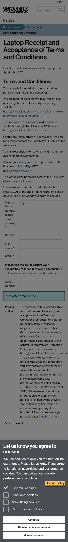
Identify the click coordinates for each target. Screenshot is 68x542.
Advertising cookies (25, 502)
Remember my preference (34, 527)
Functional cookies (24, 495)
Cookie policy (55, 483)
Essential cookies (23, 488)
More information (34, 535)
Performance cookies (26, 509)
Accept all (34, 519)
